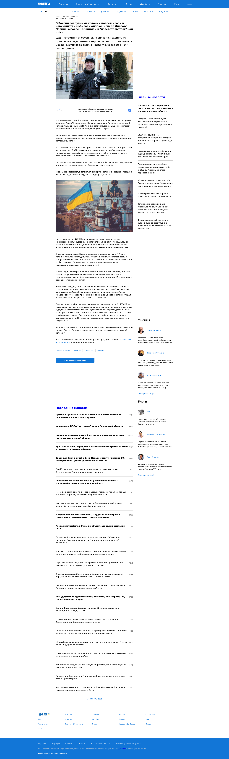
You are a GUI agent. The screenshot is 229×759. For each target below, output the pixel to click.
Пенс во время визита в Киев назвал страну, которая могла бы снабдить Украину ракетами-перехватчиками (154, 168)
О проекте (42, 744)
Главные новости (151, 97)
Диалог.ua (122, 749)
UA (40, 11)
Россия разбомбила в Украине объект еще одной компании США (155, 195)
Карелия (100, 350)
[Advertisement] (94, 382)
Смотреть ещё (94, 699)
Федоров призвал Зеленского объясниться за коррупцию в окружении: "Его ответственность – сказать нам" (155, 224)
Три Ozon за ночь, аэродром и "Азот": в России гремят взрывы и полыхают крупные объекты (155, 108)
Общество (89, 350)
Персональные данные (100, 744)
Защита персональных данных (128, 744)
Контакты (69, 744)
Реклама (82, 744)
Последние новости (71, 408)
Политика (77, 350)
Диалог (58, 16)
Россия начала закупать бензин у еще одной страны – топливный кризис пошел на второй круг (154, 154)
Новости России (63, 350)
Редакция (56, 744)
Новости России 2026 (70, 16)
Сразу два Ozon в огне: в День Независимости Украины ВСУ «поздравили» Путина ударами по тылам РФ (155, 123)
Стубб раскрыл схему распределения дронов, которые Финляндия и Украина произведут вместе (155, 139)
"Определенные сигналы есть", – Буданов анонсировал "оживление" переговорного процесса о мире (155, 183)
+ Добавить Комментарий (75, 360)
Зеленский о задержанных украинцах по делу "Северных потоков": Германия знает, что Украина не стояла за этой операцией (88, 540)
